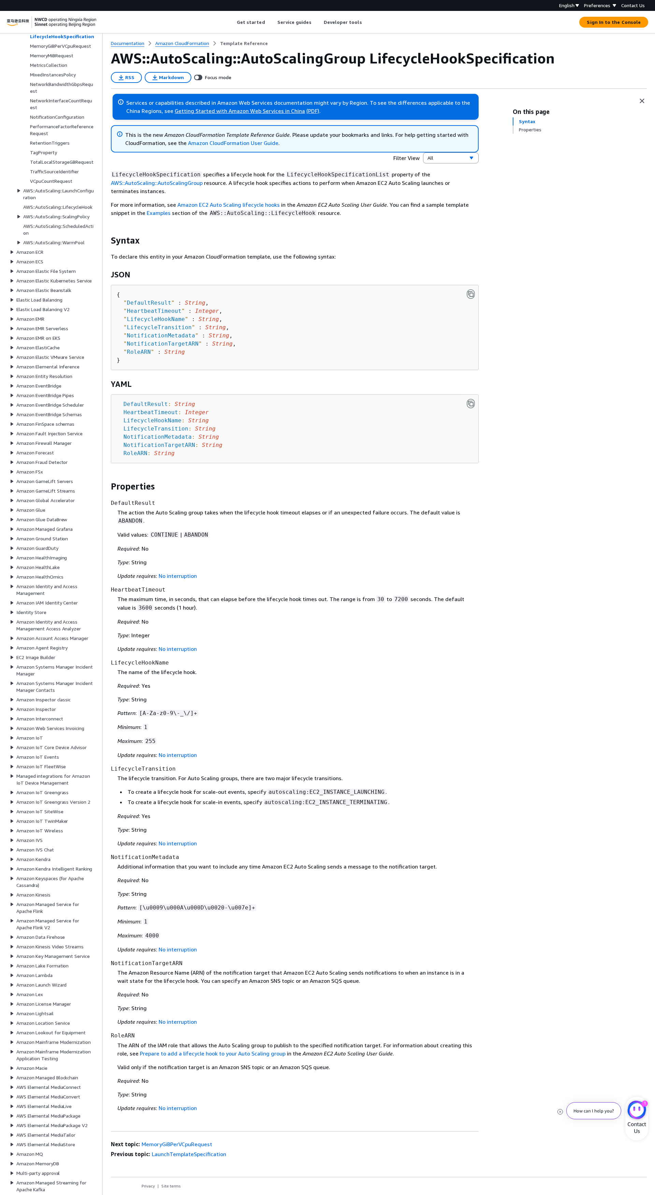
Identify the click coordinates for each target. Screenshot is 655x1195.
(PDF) (312, 110)
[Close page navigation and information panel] (642, 101)
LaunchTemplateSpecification (189, 1154)
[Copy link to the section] (105, 240)
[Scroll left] (231, 22)
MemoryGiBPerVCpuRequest (177, 1144)
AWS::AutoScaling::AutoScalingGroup (157, 182)
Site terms (171, 1186)
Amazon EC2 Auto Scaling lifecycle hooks (228, 204)
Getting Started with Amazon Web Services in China (240, 110)
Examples (159, 212)
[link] (244, 43)
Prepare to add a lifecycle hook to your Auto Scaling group (213, 1053)
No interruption (178, 575)
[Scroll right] (367, 22)
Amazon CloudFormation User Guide (233, 143)
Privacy (148, 1186)
